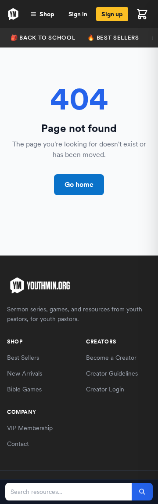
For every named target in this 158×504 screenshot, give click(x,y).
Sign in (77, 14)
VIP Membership (30, 427)
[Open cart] (142, 14)
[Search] (142, 491)
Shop (47, 14)
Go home (79, 184)
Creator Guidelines (112, 373)
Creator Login (105, 389)
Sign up (112, 14)
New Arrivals (24, 373)
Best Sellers (23, 357)
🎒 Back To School (43, 37)
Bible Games (24, 389)
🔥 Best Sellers (113, 37)
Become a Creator (111, 357)
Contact (18, 443)
